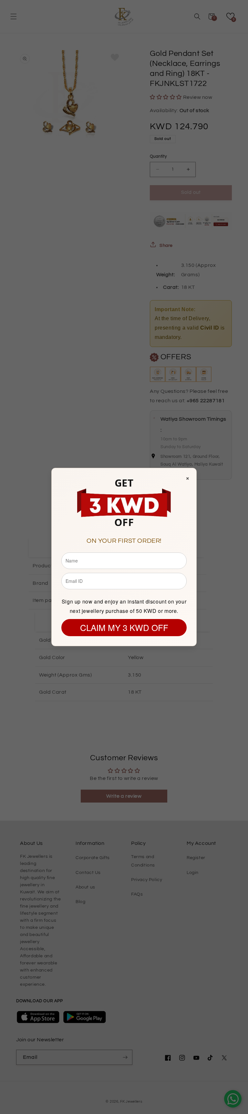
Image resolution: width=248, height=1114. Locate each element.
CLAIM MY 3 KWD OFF (124, 627)
